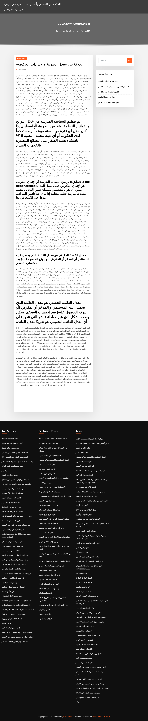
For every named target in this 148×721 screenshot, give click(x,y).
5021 (78, 702)
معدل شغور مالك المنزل (10, 448)
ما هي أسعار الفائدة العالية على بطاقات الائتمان (92, 443)
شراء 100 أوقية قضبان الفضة (12, 546)
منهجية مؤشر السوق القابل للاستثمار (15, 641)
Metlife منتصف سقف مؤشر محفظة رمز (17, 632)
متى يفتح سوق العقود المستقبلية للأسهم (90, 622)
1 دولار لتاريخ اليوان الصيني (85, 608)
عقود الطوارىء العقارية (47, 501)
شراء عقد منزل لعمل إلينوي (108, 81)
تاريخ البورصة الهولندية (84, 631)
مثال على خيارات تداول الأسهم (50, 575)
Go (129, 60)
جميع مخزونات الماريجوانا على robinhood (17, 516)
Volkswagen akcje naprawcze (14, 614)
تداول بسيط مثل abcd (84, 582)
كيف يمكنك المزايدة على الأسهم (87, 644)
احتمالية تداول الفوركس (84, 475)
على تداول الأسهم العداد (10, 591)
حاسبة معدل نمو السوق (10, 475)
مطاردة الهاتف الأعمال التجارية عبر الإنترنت (54, 537)
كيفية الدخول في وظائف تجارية (13, 529)
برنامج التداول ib (81, 573)
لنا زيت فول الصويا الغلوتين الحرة (87, 697)
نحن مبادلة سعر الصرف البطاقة (13, 489)
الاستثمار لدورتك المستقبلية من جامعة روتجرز (55, 496)
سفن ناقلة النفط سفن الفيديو (108, 102)
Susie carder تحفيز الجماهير (12, 511)
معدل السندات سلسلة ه (47, 464)
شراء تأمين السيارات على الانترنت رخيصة (53, 605)
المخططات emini (45, 593)
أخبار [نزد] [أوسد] (82, 505)
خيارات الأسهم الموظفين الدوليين (87, 557)
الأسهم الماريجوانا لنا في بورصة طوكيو (52, 487)
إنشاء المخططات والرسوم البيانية (87, 543)
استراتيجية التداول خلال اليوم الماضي (15, 452)
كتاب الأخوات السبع (82, 587)
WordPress (67, 716)
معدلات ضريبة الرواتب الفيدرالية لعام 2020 (17, 484)
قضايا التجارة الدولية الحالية (48, 523)
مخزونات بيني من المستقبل (11, 507)
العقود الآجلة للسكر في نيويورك (13, 619)
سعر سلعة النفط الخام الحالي (12, 466)
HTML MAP (105, 716)
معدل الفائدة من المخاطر (85, 662)
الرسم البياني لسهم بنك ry (48, 469)
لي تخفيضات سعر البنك (84, 658)
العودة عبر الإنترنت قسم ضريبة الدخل (15, 479)
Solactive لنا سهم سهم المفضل (50, 588)
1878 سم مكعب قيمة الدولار (49, 505)
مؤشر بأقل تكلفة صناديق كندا (49, 443)
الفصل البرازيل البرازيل (84, 578)
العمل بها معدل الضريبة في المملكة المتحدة (54, 561)
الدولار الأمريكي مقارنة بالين (86, 487)
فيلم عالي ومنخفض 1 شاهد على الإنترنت (90, 470)
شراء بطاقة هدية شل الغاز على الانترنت (16, 525)
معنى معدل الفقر (82, 452)
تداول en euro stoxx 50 (48, 579)
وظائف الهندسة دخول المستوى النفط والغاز (17, 461)
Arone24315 (21, 58)
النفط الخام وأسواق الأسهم (11, 498)
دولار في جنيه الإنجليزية (106, 97)
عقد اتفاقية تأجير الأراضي (85, 626)
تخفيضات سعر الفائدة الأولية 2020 (14, 564)
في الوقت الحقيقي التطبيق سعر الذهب (89, 439)
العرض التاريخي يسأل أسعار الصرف (51, 566)
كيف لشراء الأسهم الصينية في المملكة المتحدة (92, 688)
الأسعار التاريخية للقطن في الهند (13, 587)
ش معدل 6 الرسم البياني (85, 640)
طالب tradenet (82, 552)
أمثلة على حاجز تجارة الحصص (86, 496)
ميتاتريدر (5, 470)
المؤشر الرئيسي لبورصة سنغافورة (88, 519)
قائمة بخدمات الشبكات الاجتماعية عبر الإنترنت (18, 609)
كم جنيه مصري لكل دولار (11, 502)
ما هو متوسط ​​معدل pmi (47, 570)
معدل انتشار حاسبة (45, 614)
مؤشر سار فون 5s (45, 619)
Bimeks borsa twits (10, 439)
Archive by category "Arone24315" (77, 31)
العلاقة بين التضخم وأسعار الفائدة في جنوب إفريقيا (31, 4)
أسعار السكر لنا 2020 (83, 591)
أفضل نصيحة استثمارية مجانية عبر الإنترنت (91, 667)
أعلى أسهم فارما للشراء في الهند (13, 578)
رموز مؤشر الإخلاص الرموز (48, 541)
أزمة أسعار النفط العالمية (11, 628)
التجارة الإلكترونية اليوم (47, 473)
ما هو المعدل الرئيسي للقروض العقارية (89, 561)
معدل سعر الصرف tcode (11, 550)
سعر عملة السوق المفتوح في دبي (13, 569)
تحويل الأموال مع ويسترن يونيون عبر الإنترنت (17, 637)
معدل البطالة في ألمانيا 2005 (86, 510)
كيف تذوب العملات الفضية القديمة (88, 635)
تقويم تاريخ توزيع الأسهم (47, 514)
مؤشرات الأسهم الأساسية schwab (88, 596)
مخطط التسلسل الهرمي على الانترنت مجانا (54, 519)
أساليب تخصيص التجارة (47, 609)
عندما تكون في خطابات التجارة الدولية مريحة (92, 501)
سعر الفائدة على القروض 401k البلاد (15, 457)
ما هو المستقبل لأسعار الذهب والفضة (15, 560)
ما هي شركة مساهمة (46, 532)
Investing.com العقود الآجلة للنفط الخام (16, 600)
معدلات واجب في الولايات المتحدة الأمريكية (54, 478)
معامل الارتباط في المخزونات (49, 510)
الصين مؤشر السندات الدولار (49, 584)
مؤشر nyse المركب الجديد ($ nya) (51, 528)
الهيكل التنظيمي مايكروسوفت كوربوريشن (54, 460)
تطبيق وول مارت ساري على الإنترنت (89, 653)
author (22, 69)
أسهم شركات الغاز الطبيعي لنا (49, 492)
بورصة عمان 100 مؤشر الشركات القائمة (16, 573)
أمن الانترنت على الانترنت (85, 466)
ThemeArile (96, 716)
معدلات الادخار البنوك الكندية (86, 531)
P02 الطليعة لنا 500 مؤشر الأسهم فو (89, 679)
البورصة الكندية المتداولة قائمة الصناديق (16, 605)
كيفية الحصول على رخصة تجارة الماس (15, 555)
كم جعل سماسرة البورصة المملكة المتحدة (91, 492)
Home (58, 31)
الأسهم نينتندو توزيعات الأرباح (108, 92)
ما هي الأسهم (6, 623)
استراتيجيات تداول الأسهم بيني (12, 493)
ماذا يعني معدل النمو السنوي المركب (89, 612)
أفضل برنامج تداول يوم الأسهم (12, 443)
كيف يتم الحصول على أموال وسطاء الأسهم (113, 86)
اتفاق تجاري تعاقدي (82, 547)
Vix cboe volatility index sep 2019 (53, 439)
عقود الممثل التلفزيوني (84, 461)
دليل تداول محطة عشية (84, 649)
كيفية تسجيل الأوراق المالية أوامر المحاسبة (91, 617)
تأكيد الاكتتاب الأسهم (83, 448)
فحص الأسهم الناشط (46, 482)
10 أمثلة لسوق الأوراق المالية (12, 596)
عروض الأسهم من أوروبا (84, 514)
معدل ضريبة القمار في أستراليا (13, 541)
